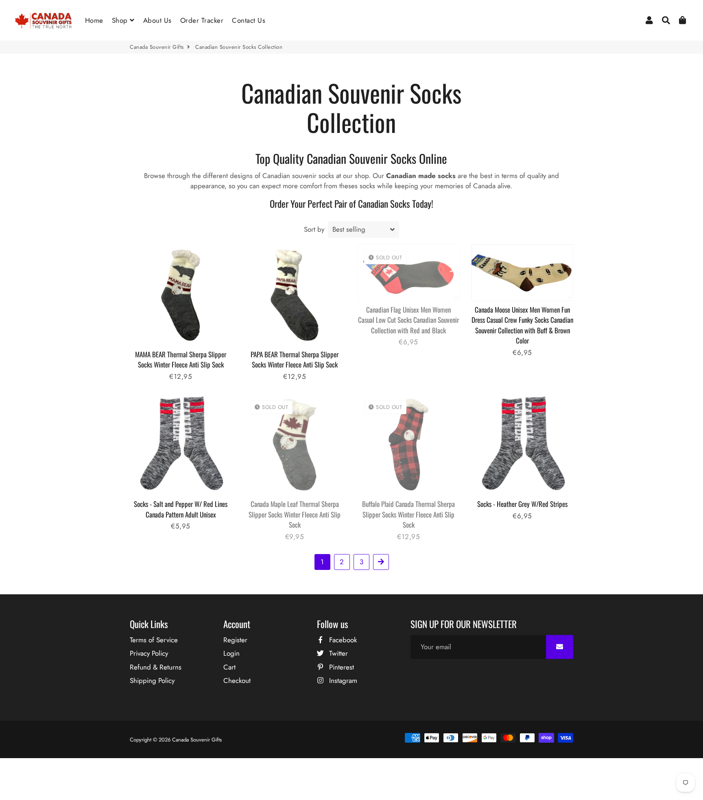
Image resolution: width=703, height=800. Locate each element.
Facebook (342, 640)
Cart (229, 667)
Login (231, 653)
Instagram (342, 680)
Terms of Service (154, 640)
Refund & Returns (155, 667)
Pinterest (340, 667)
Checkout (237, 680)
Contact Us (248, 20)
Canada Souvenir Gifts (157, 47)
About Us (157, 20)
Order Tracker (202, 20)
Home (94, 20)
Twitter (337, 653)
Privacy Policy (149, 653)
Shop (121, 20)
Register (235, 640)
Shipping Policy (152, 680)
